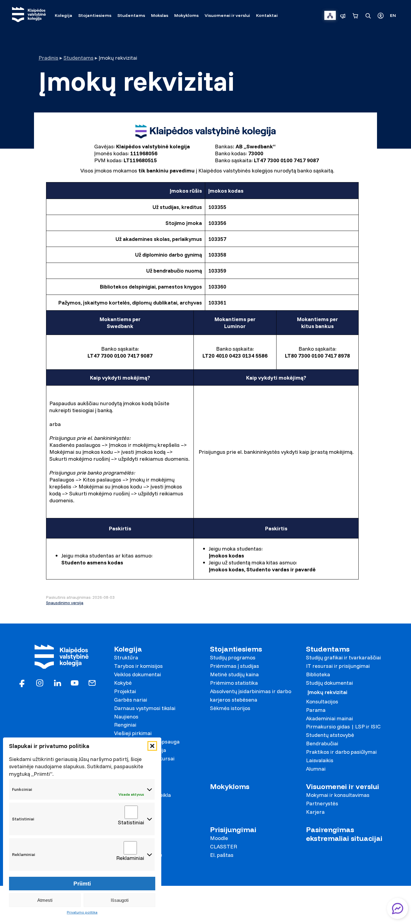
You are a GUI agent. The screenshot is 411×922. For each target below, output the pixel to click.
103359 (217, 270)
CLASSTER (223, 846)
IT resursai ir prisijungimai (338, 665)
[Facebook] (22, 682)
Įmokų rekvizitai (327, 692)
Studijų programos (232, 657)
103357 (217, 238)
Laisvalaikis (319, 760)
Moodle (219, 838)
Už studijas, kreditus (177, 207)
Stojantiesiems (236, 649)
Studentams (78, 57)
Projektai (125, 691)
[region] (205, 153)
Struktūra (126, 657)
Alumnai (316, 768)
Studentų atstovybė (330, 734)
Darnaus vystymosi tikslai (144, 708)
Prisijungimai (233, 829)
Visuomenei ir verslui (342, 786)
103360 (217, 286)
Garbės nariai (130, 699)
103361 (217, 302)
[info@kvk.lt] (92, 682)
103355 (217, 207)
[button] (152, 746)
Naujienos (126, 716)
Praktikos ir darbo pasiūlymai (341, 751)
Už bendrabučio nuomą (174, 270)
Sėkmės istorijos (230, 708)
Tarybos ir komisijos (138, 665)
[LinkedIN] (57, 682)
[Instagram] (40, 682)
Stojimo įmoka (183, 222)
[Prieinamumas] (380, 15)
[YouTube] (74, 682)
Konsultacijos (322, 701)
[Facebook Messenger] (397, 908)
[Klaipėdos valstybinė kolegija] (29, 15)
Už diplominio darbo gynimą (168, 254)
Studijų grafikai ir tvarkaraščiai (343, 657)
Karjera (315, 811)
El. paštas (221, 854)
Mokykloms (229, 786)
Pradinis (48, 57)
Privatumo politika (82, 912)
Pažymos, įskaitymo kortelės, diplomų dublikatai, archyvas (130, 302)
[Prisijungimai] (330, 15)
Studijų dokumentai (329, 682)
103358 (217, 254)
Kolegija (128, 649)
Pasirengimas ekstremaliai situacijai (344, 834)
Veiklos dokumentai (137, 674)
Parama (316, 709)
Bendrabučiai (322, 743)
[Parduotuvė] (355, 15)
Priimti (82, 883)
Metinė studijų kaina (234, 674)
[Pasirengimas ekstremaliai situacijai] (342, 15)
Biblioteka (318, 674)
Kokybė (123, 682)
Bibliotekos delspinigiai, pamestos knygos (151, 286)
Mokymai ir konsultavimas (337, 794)
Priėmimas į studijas (234, 665)
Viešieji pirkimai (133, 733)
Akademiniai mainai (329, 718)
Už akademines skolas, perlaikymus (159, 238)
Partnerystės (322, 803)
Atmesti (44, 900)
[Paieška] (368, 15)
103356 (217, 222)
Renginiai (125, 724)
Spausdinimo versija (64, 602)
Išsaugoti (119, 900)
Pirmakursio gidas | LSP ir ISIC (343, 726)
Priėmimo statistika (234, 682)
